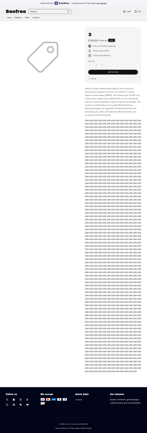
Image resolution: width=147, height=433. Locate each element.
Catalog (17, 18)
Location (35, 18)
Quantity (91, 61)
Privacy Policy (74, 428)
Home (9, 18)
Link (87, 120)
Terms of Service (61, 428)
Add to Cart (113, 72)
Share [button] (94, 79)
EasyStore (84, 424)
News (27, 18)
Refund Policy (86, 428)
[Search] (68, 11)
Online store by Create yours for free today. (73, 3)
